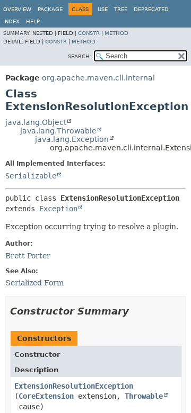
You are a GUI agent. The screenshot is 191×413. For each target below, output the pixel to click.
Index (11, 21)
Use (103, 9)
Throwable (144, 396)
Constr (89, 33)
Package (50, 9)
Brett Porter (27, 256)
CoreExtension (46, 396)
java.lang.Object (35, 122)
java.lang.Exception (72, 139)
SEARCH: (79, 56)
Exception (58, 208)
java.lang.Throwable (58, 131)
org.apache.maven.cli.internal (98, 78)
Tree (120, 9)
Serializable (30, 176)
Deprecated (151, 9)
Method (116, 33)
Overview (17, 9)
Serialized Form (34, 283)
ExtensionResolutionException (73, 386)
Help (33, 21)
